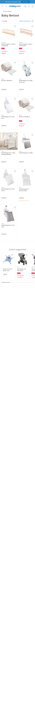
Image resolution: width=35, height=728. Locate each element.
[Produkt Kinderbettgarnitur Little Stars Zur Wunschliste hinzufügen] (15, 99)
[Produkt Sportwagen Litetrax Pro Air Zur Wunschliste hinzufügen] (26, 255)
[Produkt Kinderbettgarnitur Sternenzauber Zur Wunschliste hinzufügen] (32, 171)
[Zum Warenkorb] (32, 6)
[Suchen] (6, 6)
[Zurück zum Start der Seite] (33, 715)
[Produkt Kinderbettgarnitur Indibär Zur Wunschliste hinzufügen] (32, 135)
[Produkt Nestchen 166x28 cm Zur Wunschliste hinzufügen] (32, 99)
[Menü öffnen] (2, 6)
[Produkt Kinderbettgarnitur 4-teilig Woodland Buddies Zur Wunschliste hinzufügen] (15, 135)
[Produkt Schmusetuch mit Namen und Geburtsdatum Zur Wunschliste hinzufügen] (12, 255)
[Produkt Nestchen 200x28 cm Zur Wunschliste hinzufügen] (15, 63)
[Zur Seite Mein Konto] (25, 6)
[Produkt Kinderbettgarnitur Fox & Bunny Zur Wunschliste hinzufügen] (15, 171)
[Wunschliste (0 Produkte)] (29, 6)
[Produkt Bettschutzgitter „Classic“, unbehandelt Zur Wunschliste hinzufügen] (32, 26)
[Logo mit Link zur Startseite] (15, 6)
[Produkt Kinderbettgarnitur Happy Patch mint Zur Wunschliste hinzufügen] (32, 63)
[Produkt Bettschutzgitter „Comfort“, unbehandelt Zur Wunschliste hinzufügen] (15, 26)
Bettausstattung (7, 11)
